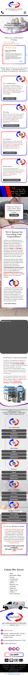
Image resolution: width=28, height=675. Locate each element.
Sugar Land (13, 590)
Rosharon (13, 588)
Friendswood (14, 579)
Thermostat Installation (14, 520)
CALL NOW (14, 655)
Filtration (14, 493)
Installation (14, 434)
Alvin (11, 573)
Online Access (11, 673)
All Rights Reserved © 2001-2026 (19, 673)
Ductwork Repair (14, 517)
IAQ (6, 669)
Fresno (12, 577)
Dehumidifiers (14, 499)
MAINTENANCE (14, 671)
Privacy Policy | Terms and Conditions (14, 674)
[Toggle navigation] (25, 12)
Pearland (12, 586)
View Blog (14, 215)
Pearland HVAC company (16, 250)
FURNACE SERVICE (9, 667)
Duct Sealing (14, 514)
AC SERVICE (21, 667)
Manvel (12, 582)
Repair (14, 430)
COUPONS (5, 665)
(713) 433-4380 (7, 630)
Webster (12, 592)
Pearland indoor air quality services (13, 144)
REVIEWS (23, 665)
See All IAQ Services (10, 153)
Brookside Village (15, 575)
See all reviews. (17, 43)
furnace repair (12, 115)
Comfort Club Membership (10, 174)
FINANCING (14, 665)
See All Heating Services (11, 125)
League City (13, 581)
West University (15, 593)
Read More (7, 59)
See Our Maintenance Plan (12, 180)
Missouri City (14, 584)
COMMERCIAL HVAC (16, 669)
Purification (14, 496)
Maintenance (14, 437)
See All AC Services (10, 98)
